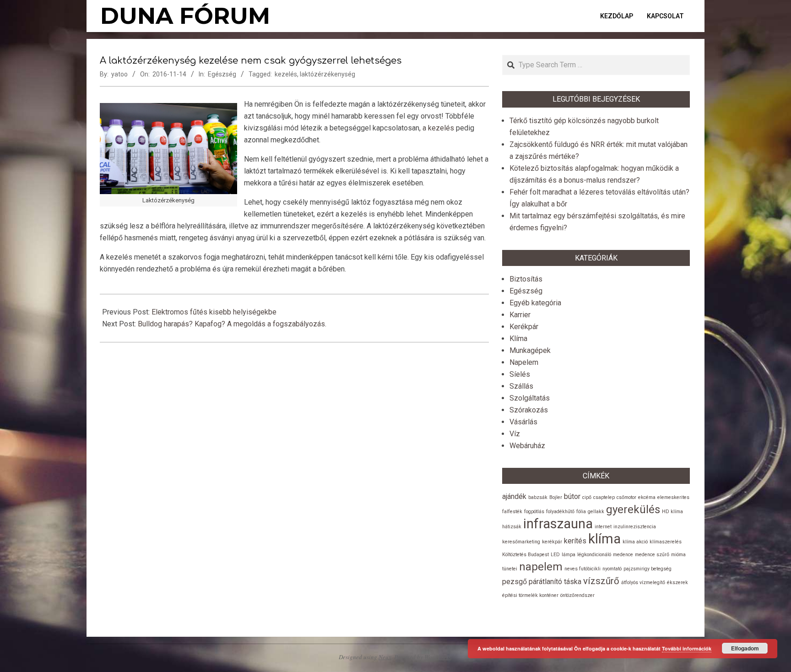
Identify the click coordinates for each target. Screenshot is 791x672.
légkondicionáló (594, 555)
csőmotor (626, 497)
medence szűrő (652, 555)
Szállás (521, 386)
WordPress (437, 657)
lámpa (568, 555)
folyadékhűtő (560, 512)
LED (555, 555)
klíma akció (635, 542)
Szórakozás (528, 410)
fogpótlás (534, 512)
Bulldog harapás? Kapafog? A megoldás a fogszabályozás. (232, 324)
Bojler (555, 497)
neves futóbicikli (582, 569)
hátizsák (511, 527)
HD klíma (672, 512)
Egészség (222, 74)
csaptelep (604, 497)
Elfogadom (745, 648)
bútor (572, 496)
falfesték (512, 512)
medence (623, 555)
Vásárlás (523, 421)
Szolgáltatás (529, 398)
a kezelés (438, 128)
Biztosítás (525, 279)
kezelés (286, 74)
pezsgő (514, 581)
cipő (586, 497)
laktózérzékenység (327, 74)
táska (572, 581)
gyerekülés (633, 509)
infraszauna (558, 523)
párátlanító (545, 581)
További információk (686, 648)
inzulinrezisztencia (634, 527)
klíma (604, 539)
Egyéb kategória (535, 302)
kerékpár (552, 542)
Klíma (518, 338)
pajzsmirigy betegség (647, 569)
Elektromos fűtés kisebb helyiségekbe (214, 312)
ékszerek (677, 582)
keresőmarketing (521, 542)
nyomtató (612, 569)
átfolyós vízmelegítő (643, 582)
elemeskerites (673, 497)
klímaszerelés (666, 542)
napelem (541, 566)
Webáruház (527, 445)
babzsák (537, 497)
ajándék (514, 496)
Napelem (523, 362)
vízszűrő (601, 580)
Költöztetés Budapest (525, 555)
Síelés (519, 374)
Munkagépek (530, 350)
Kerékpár (523, 326)
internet (603, 527)
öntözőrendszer (577, 595)
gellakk (596, 512)
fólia (581, 512)
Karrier (520, 314)
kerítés (575, 541)
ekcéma (647, 497)
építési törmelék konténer (530, 595)
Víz (514, 433)
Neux (385, 657)
